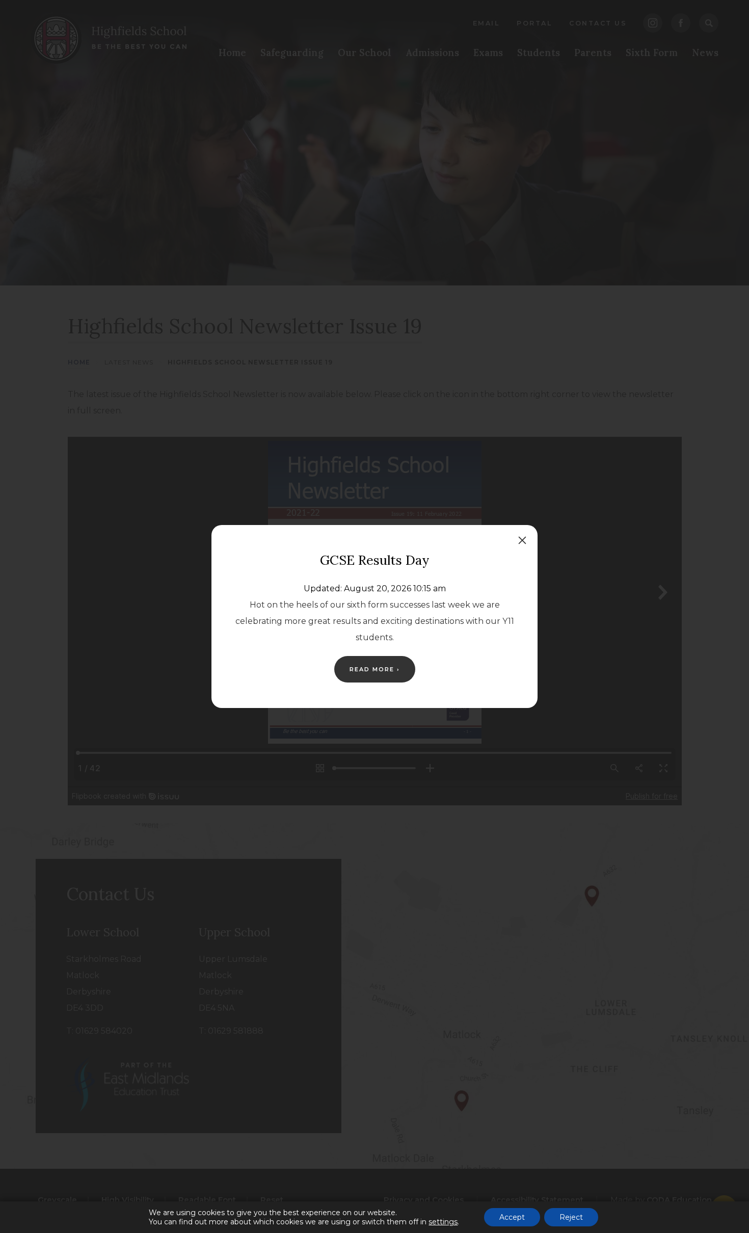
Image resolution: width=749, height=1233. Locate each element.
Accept (512, 1217)
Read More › (375, 669)
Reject (571, 1217)
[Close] (522, 540)
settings (443, 1221)
